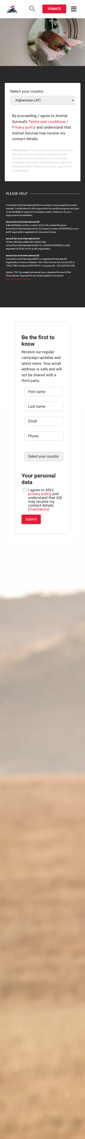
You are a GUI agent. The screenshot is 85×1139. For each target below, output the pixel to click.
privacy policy (39, 494)
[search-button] (32, 9)
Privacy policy (24, 127)
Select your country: (27, 91)
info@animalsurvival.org (18, 279)
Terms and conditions (47, 121)
